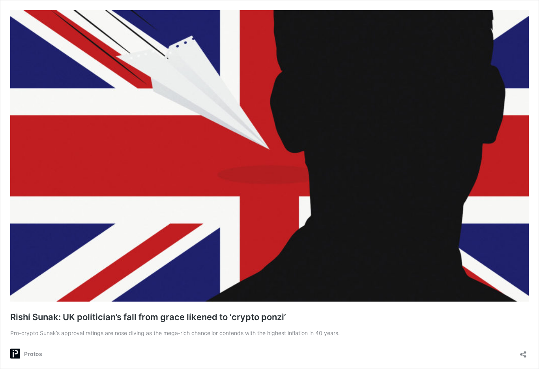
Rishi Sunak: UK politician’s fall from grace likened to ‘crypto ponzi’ (148, 317)
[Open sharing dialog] (523, 352)
